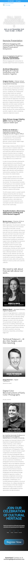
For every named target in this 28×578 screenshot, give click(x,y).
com (23, 559)
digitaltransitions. (16, 559)
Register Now (14, 542)
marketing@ (7, 559)
